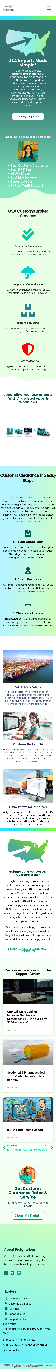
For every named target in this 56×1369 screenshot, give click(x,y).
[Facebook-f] (6, 1273)
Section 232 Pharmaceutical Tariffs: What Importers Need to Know (26, 1076)
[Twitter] (12, 1273)
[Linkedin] (19, 1273)
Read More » (12, 1030)
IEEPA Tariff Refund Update (25, 1130)
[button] (49, 8)
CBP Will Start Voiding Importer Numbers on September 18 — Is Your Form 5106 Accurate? (27, 1017)
